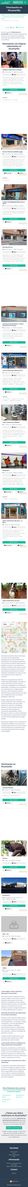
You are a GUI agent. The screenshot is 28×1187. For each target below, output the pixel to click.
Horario (8, 93)
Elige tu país (15, 1181)
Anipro (4, 968)
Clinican (4, 858)
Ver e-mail (8, 173)
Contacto (14, 1173)
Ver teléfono (14, 89)
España (3, 15)
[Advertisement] (14, 118)
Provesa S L (6, 895)
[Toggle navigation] (25, 2)
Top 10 (7, 27)
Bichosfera (5, 470)
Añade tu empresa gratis (14, 1128)
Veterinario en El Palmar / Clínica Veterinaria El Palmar (12, 324)
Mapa (14, 74)
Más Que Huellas (7, 788)
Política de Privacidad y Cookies (14, 1166)
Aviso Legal (14, 1165)
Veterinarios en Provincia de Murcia (17, 15)
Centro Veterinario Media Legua (12, 152)
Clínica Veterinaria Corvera (11, 601)
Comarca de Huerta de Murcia (13, 1090)
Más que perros (7, 247)
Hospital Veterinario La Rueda (11, 70)
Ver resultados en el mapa (14, 637)
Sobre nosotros (14, 1151)
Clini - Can (5, 934)
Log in (14, 1153)
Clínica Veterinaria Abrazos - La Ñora (12, 521)
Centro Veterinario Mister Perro (12, 370)
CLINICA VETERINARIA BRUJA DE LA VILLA (13, 203)
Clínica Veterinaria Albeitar (11, 422)
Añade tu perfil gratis (14, 1155)
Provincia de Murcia (14, 1092)
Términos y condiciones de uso (14, 1163)
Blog (14, 1156)
